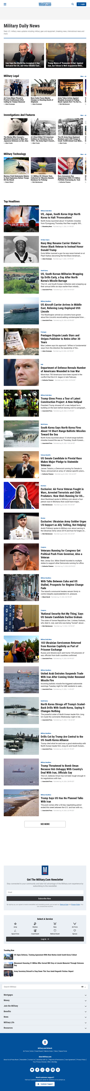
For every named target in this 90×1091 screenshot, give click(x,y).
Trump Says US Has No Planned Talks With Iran (62, 799)
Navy (56, 1051)
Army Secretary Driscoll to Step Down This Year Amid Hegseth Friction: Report (43, 971)
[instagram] (42, 1070)
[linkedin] (53, 1070)
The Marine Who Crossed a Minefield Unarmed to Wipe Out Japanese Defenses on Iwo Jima (16, 139)
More (82, 76)
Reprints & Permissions (56, 1059)
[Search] (72, 4)
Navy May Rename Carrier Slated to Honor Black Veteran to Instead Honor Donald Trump (62, 247)
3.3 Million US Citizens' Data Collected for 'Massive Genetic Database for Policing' (42, 178)
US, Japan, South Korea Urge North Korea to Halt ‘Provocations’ (60, 215)
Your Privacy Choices (39, 1062)
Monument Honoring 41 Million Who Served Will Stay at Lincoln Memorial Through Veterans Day (49, 964)
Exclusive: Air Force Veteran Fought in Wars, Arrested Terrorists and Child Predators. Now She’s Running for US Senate (62, 492)
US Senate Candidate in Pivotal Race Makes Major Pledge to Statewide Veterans (61, 462)
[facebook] (37, 1070)
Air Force (26, 1051)
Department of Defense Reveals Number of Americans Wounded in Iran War (63, 369)
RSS (49, 1062)
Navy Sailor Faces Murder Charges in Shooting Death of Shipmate (42, 100)
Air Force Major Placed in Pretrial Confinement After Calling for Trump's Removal (14, 100)
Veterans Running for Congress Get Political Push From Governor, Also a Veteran (61, 554)
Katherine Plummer (65, 182)
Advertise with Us (42, 1059)
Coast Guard (39, 1051)
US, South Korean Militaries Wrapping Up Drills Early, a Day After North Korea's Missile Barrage (62, 277)
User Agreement (70, 1059)
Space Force (63, 1051)
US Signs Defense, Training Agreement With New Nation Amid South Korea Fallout (45, 955)
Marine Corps (48, 1051)
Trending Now (9, 950)
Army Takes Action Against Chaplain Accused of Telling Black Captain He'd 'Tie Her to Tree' (69, 100)
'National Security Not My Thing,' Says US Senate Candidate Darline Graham (62, 615)
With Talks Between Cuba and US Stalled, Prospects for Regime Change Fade (62, 585)
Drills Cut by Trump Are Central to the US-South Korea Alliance (62, 738)
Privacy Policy (75, 904)
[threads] (58, 1070)
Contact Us (31, 1059)
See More (45, 824)
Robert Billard (9, 182)
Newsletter (23, 1059)
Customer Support (47, 1084)
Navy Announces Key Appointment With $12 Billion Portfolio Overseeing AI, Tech (69, 178)
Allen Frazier (9, 143)
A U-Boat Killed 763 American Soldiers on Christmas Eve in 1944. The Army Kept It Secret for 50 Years (42, 139)
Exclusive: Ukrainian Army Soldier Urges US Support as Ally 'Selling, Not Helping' (63, 523)
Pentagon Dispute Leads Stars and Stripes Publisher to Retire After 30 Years (60, 339)
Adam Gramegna (10, 104)
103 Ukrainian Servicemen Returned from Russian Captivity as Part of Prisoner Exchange (61, 646)
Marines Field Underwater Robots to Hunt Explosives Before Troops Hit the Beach (16, 178)
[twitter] (47, 1070)
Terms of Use (64, 904)
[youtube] (32, 1070)
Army (32, 1051)
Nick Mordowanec (65, 104)
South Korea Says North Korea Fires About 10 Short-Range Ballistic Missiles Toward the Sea (63, 431)
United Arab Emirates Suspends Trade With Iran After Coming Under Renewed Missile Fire (63, 677)
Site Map (54, 1062)
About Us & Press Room (11, 1059)
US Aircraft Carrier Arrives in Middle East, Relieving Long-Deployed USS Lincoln (61, 308)
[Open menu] (5, 4)
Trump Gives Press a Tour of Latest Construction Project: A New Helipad (61, 400)
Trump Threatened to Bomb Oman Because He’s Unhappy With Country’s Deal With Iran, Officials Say (62, 769)
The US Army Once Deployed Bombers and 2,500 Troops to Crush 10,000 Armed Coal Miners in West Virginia (70, 139)
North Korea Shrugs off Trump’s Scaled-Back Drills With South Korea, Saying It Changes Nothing (63, 708)
